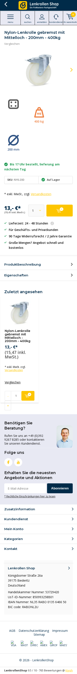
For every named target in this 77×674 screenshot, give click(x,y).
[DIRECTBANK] (34, 644)
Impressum (60, 631)
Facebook (8, 462)
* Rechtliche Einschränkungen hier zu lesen (29, 496)
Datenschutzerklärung (34, 631)
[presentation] (68, 69)
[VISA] (14, 644)
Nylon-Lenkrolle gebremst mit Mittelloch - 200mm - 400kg (17, 336)
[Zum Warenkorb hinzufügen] (59, 210)
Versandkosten (41, 194)
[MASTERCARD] (24, 644)
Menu (10, 22)
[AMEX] (44, 644)
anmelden (42, 22)
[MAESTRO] (63, 644)
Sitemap (39, 634)
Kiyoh (69, 670)
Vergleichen (12, 44)
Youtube (18, 462)
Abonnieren (60, 488)
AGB (12, 631)
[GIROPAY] (53, 644)
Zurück (5, 4)
